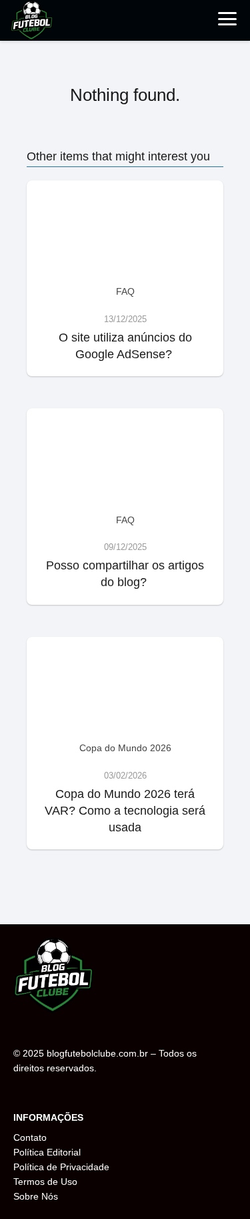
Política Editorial (47, 1152)
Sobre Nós (35, 1196)
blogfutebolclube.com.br (97, 1053)
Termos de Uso (45, 1181)
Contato (30, 1137)
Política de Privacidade (61, 1167)
